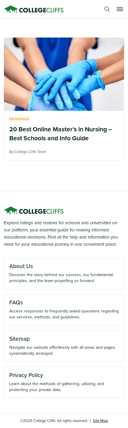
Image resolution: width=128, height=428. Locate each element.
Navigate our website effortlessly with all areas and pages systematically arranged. (62, 345)
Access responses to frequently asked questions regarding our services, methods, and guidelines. (64, 309)
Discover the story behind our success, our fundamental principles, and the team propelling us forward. (61, 273)
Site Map (100, 421)
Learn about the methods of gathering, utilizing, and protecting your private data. (56, 382)
